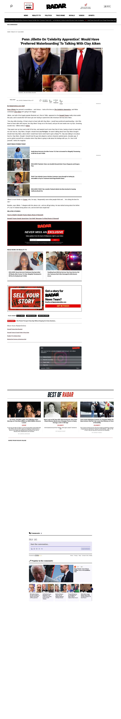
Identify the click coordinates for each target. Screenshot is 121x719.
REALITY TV (36, 15)
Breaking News (43, 315)
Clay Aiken (21, 31)
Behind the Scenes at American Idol (16, 339)
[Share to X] (50, 100)
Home (8, 31)
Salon (28, 125)
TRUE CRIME (60, 15)
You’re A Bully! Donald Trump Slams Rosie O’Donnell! (25, 215)
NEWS (26, 15)
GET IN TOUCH (63, 306)
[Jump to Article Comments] (40, 100)
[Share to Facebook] (45, 100)
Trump (25, 199)
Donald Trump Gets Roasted (14, 329)
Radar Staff (12, 99)
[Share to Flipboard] (55, 100)
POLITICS (48, 15)
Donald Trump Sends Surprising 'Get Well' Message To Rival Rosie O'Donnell (33, 218)
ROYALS (72, 15)
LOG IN (108, 6)
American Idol (31, 315)
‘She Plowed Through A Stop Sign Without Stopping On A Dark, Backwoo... (36, 320)
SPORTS (91, 15)
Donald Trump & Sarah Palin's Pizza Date (18, 332)
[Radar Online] (56, 6)
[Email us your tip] (28, 9)
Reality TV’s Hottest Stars (14, 336)
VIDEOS (81, 15)
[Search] (11, 7)
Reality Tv (14, 31)
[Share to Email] (61, 100)
